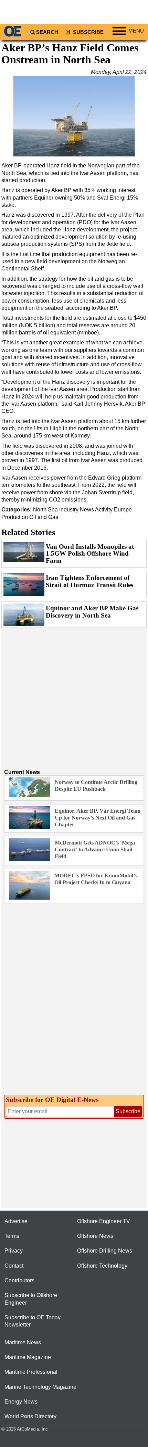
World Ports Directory (30, 1416)
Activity (104, 509)
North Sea (45, 509)
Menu (136, 31)
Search (47, 32)
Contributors (19, 1280)
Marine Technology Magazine (40, 1387)
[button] (74, 116)
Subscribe (88, 32)
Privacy (13, 1251)
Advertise (16, 1221)
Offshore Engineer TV (103, 1221)
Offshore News (95, 1236)
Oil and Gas (43, 517)
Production (14, 517)
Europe (123, 509)
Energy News (21, 1402)
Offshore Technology (102, 1266)
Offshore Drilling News (104, 1251)
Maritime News (22, 1342)
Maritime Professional (30, 1372)
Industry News (76, 509)
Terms (11, 1236)
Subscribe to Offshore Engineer (30, 1298)
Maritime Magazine (27, 1357)
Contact (13, 1266)
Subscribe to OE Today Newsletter (32, 1321)
